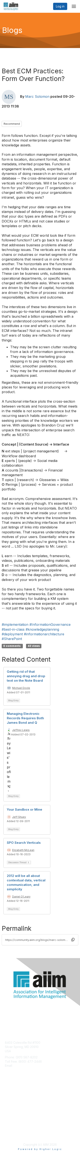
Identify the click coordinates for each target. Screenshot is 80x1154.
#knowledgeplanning (42, 629)
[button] (73, 940)
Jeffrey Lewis (21, 730)
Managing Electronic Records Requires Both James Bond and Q (25, 718)
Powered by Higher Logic (40, 1149)
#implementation (15, 624)
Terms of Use (14, 1134)
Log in (60, 6)
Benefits (10, 1098)
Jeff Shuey (19, 816)
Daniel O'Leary (21, 896)
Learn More (13, 1102)
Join (8, 1093)
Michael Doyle (21, 688)
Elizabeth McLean (23, 850)
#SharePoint (12, 639)
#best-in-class (13, 629)
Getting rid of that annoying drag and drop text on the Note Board (26, 676)
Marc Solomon (37, 96)
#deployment (12, 634)
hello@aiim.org (23, 1065)
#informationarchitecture (44, 634)
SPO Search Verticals (24, 843)
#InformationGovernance (50, 624)
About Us (11, 1130)
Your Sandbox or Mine (24, 809)
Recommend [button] (12, 123)
